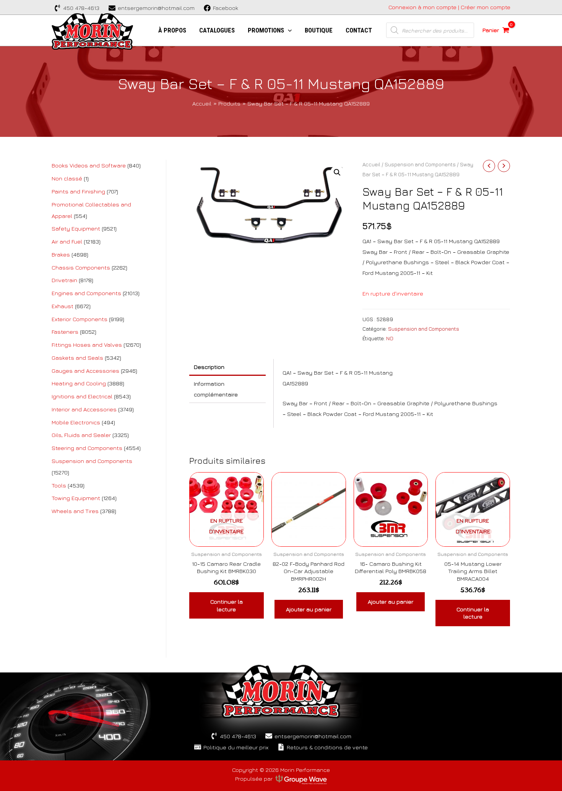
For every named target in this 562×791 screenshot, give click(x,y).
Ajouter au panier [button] (308, 609)
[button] (337, 172)
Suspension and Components (420, 164)
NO (389, 338)
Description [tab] (209, 367)
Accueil (371, 164)
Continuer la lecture (226, 605)
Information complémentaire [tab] (216, 389)
